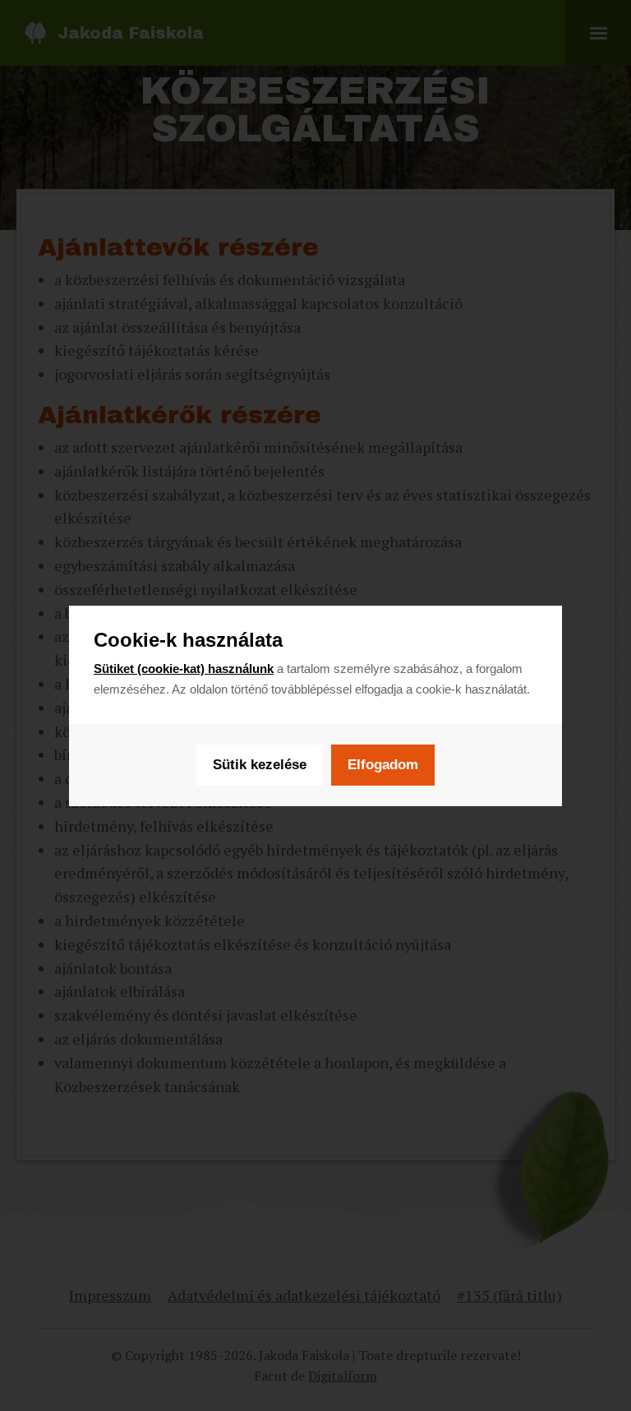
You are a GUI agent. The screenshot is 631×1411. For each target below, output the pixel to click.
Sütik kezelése (259, 764)
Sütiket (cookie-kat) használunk (184, 669)
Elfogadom (383, 764)
